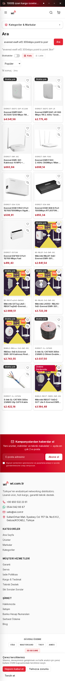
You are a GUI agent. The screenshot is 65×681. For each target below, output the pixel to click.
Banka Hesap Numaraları (16, 614)
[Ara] (51, 12)
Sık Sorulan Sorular (13, 589)
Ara (58, 41)
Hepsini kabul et (14, 669)
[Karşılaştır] (27, 86)
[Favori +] (27, 80)
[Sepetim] (58, 12)
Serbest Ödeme (11, 619)
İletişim (6, 609)
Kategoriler (9, 549)
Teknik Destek (11, 584)
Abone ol (54, 456)
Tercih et (10, 675)
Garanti (6, 564)
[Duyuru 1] (44, 3)
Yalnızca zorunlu (39, 669)
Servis (6, 569)
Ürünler (7, 539)
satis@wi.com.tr (15, 512)
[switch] (17, 55)
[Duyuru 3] (54, 3)
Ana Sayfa (8, 534)
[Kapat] (60, 3)
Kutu (29, 55)
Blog (5, 624)
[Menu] (6, 12)
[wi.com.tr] (13, 12)
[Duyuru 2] (49, 3)
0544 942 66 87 (16, 507)
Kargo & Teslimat (12, 579)
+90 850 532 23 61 (17, 502)
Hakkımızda (9, 604)
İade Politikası (10, 574)
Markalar (7, 544)
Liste (40, 55)
